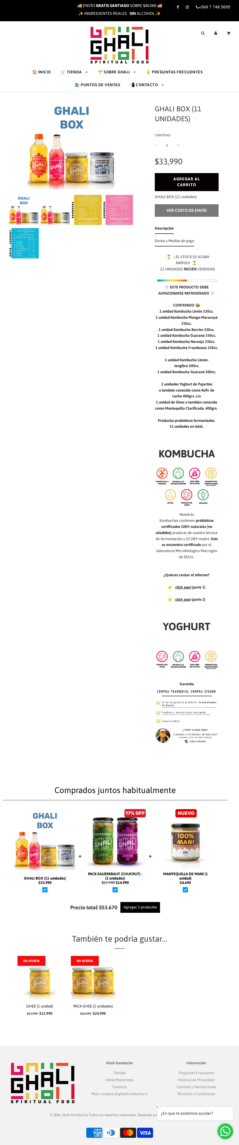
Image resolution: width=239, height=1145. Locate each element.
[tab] (164, 230)
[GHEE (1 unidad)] (39, 978)
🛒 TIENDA (72, 72)
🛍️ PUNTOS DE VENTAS (97, 84)
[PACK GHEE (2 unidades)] (93, 978)
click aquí (183, 587)
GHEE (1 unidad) (39, 1006)
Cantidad (163, 135)
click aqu (182, 599)
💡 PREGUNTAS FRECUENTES (174, 72)
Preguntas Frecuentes (196, 1073)
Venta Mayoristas (119, 1080)
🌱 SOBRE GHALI (114, 72)
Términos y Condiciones (196, 1094)
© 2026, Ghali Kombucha (69, 1115)
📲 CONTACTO (144, 84)
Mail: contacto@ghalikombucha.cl (119, 1094)
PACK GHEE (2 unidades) (93, 1006)
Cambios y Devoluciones (196, 1087)
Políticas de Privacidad (196, 1080)
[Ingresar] (215, 32)
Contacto (119, 1087)
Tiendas (119, 1073)
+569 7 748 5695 (214, 7)
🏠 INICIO (41, 72)
